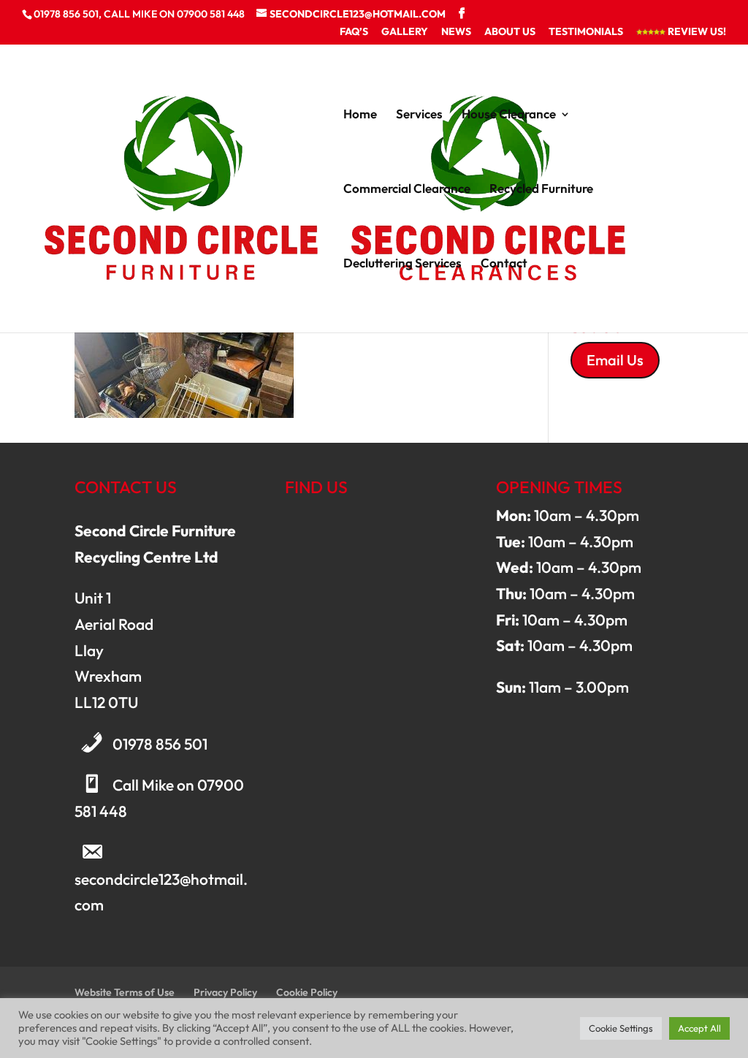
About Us (509, 32)
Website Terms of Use (125, 992)
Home (360, 115)
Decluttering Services (402, 264)
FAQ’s (354, 32)
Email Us (615, 360)
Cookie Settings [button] (621, 1028)
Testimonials (586, 32)
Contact (504, 264)
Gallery (404, 32)
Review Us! (695, 32)
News (456, 32)
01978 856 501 (159, 743)
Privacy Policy (225, 992)
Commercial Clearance (406, 189)
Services (419, 115)
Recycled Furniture (541, 189)
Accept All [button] (699, 1028)
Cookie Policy (306, 992)
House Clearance (509, 115)
